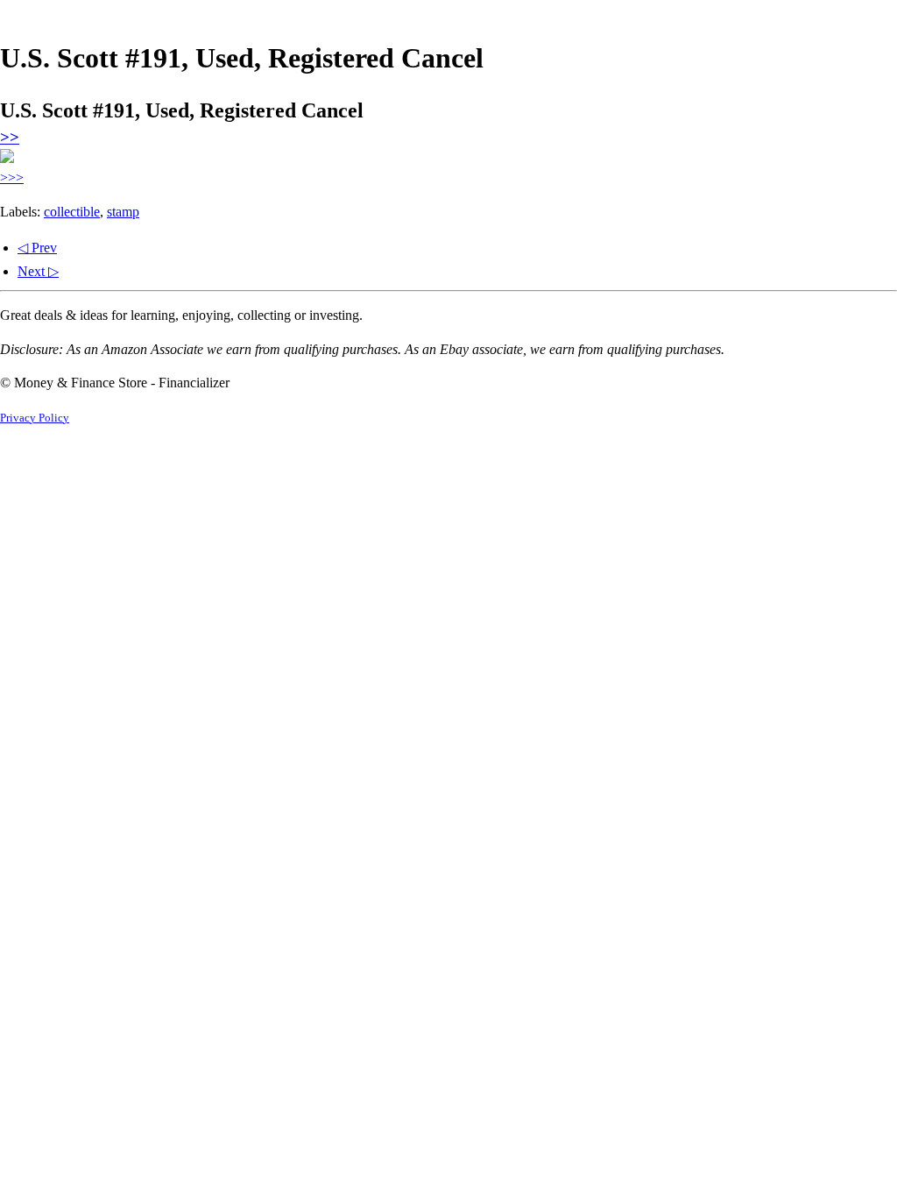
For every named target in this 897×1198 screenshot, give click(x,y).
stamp (123, 211)
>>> (12, 177)
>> (9, 137)
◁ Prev (37, 247)
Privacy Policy (34, 418)
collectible (72, 211)
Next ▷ (38, 271)
